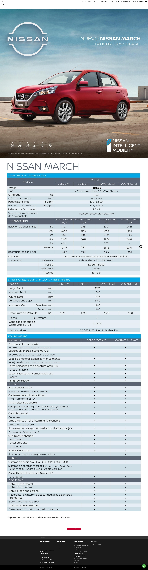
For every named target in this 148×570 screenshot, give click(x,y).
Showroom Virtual (87, 1)
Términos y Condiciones (50, 567)
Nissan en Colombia (138, 1)
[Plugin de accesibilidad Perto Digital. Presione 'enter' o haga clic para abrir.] (140, 246)
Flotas (117, 1)
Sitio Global (42, 567)
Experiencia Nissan (125, 1)
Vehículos (95, 1)
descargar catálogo (73, 528)
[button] (146, 1)
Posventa (111, 1)
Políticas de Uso (76, 567)
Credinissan (103, 1)
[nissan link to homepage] (3, 3)
